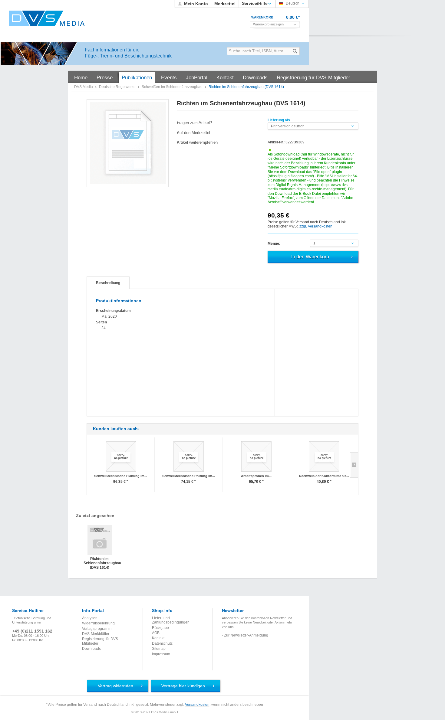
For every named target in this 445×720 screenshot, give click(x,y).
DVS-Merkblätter (95, 634)
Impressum (161, 654)
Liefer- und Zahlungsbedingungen (171, 620)
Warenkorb (262, 17)
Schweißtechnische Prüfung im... (188, 476)
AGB (156, 633)
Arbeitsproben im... (256, 476)
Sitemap (159, 648)
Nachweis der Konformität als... (324, 476)
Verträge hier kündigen (183, 685)
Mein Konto (196, 3)
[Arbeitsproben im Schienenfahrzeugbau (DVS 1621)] (256, 456)
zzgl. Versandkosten (315, 226)
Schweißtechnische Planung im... (120, 476)
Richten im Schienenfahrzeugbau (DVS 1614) (99, 563)
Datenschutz (162, 643)
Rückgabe (160, 628)
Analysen (89, 618)
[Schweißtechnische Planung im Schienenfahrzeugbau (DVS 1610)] (121, 456)
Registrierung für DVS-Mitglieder (100, 641)
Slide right (354, 465)
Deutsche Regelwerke (118, 87)
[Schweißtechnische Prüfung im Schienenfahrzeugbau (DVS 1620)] (188, 456)
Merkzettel (225, 3)
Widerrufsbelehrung (98, 623)
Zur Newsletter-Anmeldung (246, 635)
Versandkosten (197, 704)
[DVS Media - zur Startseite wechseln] (47, 18)
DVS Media (84, 87)
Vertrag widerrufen (115, 685)
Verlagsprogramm (96, 629)
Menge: (274, 243)
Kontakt (158, 638)
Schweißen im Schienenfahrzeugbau (172, 87)
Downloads (91, 648)
